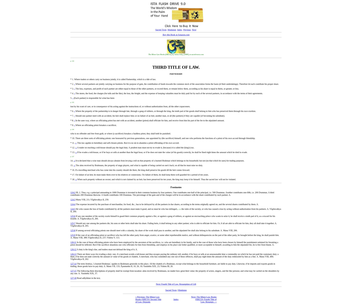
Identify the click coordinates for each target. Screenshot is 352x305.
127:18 (73, 278)
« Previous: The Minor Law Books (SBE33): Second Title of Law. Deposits (148, 299)
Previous (187, 30)
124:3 (72, 199)
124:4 (72, 204)
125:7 (72, 223)
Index (179, 30)
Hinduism (172, 30)
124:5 (72, 209)
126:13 (73, 254)
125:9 (72, 235)
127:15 (73, 271)
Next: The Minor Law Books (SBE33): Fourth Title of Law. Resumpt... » (204, 299)
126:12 (73, 249)
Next (194, 30)
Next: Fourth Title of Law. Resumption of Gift (176, 284)
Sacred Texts (161, 30)
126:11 (73, 242)
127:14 (73, 264)
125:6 (72, 216)
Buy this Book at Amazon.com (176, 35)
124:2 (72, 192)
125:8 (72, 230)
